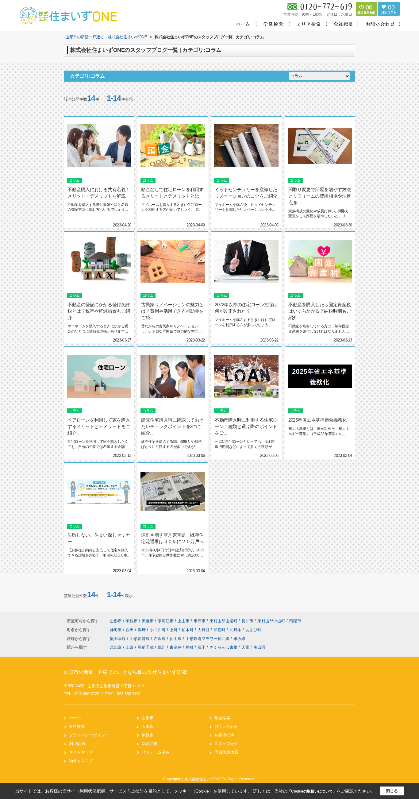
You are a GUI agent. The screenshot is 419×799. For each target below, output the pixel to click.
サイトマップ (81, 752)
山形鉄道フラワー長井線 (208, 638)
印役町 (220, 629)
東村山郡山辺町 (223, 621)
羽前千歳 (146, 647)
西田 (130, 629)
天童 (245, 647)
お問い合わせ (226, 726)
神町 (190, 647)
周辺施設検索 (226, 752)
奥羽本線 (118, 638)
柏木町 (188, 629)
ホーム (75, 718)
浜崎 (142, 629)
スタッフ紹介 (226, 743)
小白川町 (158, 629)
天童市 (148, 621)
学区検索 (222, 718)
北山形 (116, 647)
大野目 (204, 629)
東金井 (176, 647)
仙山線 (176, 638)
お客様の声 (224, 735)
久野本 (236, 629)
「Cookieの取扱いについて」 (311, 791)
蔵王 (202, 647)
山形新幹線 (140, 638)
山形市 (116, 621)
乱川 (162, 647)
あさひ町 (253, 629)
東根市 (132, 621)
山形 (130, 647)
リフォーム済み (156, 752)
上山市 (184, 621)
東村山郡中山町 (271, 621)
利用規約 (77, 743)
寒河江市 (166, 621)
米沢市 (200, 621)
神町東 (116, 629)
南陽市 (295, 621)
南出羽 (259, 647)
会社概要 (77, 726)
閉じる (392, 791)
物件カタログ (81, 760)
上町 (174, 629)
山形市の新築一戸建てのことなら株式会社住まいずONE (125, 672)
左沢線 (160, 638)
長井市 (247, 621)
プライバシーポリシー (89, 735)
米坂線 (239, 638)
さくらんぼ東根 (223, 647)
